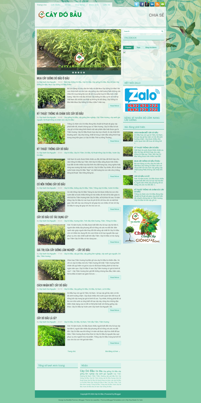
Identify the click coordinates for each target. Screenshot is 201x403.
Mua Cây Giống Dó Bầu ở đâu (60, 85)
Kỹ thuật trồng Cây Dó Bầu (101, 153)
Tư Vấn (68, 5)
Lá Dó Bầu (106, 289)
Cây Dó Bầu (86, 82)
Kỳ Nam (98, 289)
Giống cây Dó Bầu (81, 188)
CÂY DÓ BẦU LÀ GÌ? (47, 318)
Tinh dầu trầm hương (92, 221)
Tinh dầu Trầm (92, 322)
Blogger (117, 394)
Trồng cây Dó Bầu (100, 188)
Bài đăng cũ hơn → (112, 351)
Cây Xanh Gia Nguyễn (47, 82)
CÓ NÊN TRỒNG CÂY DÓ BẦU (51, 184)
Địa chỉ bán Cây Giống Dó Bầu (102, 387)
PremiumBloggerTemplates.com (113, 400)
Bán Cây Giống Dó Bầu (73, 82)
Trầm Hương (45, 256)
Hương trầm (78, 221)
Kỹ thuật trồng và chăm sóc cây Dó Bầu (58, 120)
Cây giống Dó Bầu (99, 82)
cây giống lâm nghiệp (87, 117)
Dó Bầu (88, 153)
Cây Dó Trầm (79, 153)
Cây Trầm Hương (103, 117)
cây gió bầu (78, 254)
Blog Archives (151, 47)
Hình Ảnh (94, 5)
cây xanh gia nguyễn (109, 254)
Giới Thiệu (55, 5)
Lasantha (96, 400)
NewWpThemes (72, 400)
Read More (114, 106)
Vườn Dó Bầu (113, 188)
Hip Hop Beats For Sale (134, 400)
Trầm (91, 188)
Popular (128, 47)
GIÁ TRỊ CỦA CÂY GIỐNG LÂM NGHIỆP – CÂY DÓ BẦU (63, 249)
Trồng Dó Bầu (111, 221)
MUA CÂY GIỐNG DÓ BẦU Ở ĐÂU (53, 78)
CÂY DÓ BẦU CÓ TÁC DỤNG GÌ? (52, 217)
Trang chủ (41, 5)
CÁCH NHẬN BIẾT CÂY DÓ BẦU (52, 285)
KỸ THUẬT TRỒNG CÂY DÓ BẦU (52, 148)
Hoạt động (80, 5)
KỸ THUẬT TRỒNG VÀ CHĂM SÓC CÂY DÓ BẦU (60, 113)
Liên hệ (106, 5)
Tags (138, 47)
